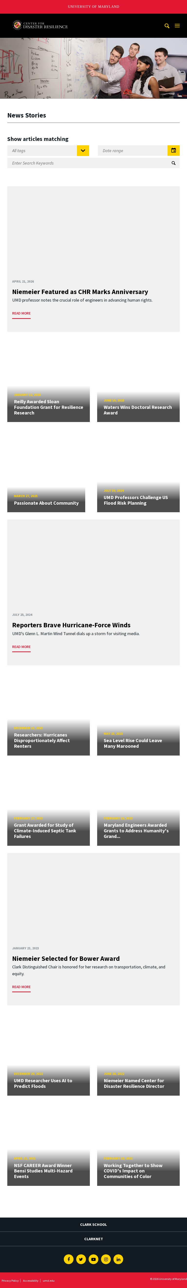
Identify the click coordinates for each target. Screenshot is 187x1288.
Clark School (93, 1224)
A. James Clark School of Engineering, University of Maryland (40, 18)
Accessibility (30, 1280)
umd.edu (49, 1280)
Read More (21, 313)
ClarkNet (93, 1238)
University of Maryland (93, 7)
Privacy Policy (10, 1280)
